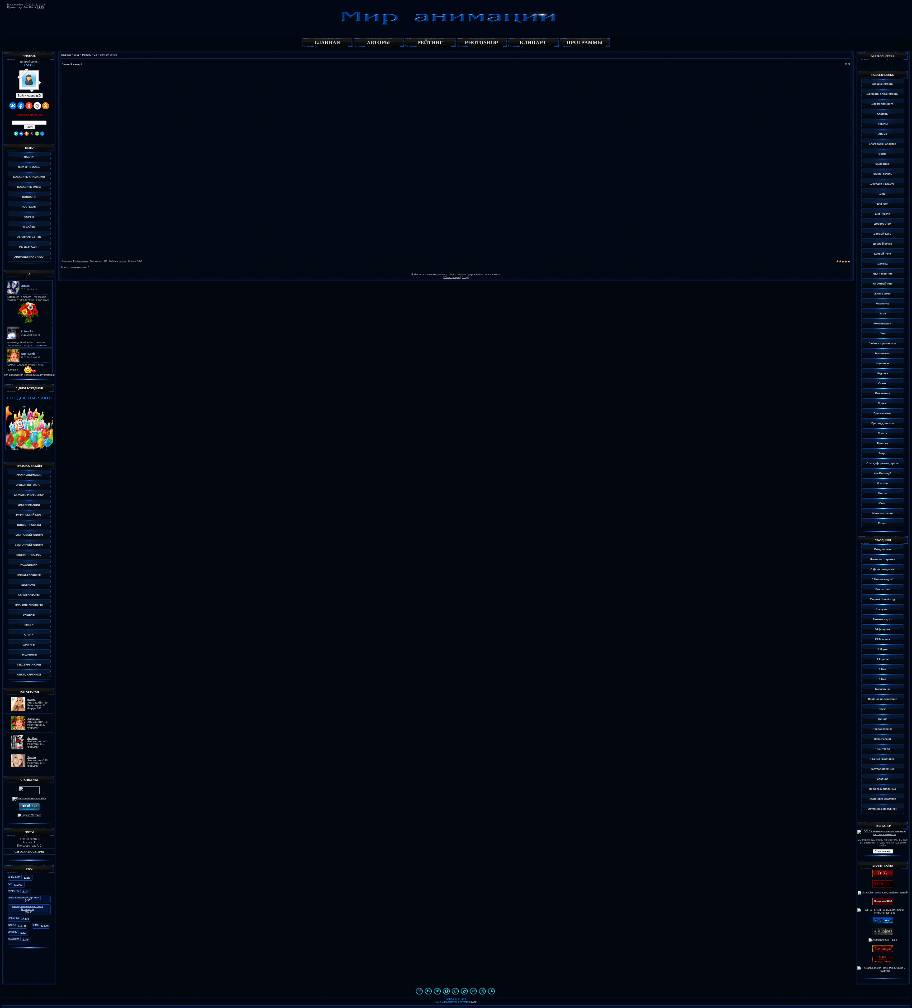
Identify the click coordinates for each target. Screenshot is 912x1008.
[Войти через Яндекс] (29, 105)
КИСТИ (28, 624)
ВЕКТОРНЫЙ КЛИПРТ (29, 544)
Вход (465, 277)
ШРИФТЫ (29, 644)
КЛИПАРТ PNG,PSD (28, 554)
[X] (32, 133)
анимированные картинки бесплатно (27, 908)
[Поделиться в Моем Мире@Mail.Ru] (464, 991)
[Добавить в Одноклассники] (455, 991)
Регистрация (452, 277)
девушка (13, 917)
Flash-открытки (80, 261)
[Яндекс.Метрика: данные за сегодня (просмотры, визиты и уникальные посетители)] (29, 815)
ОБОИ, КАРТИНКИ (29, 674)
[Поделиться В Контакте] (428, 991)
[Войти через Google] (37, 106)
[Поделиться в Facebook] (419, 991)
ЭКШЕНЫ (29, 614)
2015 (76, 54)
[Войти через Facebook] (20, 105)
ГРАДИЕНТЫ (29, 654)
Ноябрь (86, 54)
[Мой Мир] (42, 133)
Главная (66, 54)
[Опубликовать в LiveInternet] (446, 991)
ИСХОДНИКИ (28, 564)
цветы (12, 924)
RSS (41, 7)
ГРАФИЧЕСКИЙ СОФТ (29, 514)
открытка (13, 890)
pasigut (122, 261)
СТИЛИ (28, 634)
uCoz (473, 1001)
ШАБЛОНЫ (28, 584)
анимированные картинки (23, 897)
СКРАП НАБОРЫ (29, 594)
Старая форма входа (29, 114)
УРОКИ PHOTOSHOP (29, 484)
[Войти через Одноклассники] (45, 105)
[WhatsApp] (37, 133)
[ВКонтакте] (21, 133)
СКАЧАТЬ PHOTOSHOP (29, 494)
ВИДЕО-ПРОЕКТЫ (29, 524)
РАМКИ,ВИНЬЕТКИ (29, 574)
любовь (12, 931)
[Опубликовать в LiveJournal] (482, 991)
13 (95, 54)
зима (35, 924)
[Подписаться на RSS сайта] (491, 991)
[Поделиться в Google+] (473, 991)
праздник (13, 938)
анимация (14, 876)
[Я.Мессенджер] (16, 133)
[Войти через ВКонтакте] (12, 105)
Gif (10, 883)
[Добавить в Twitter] (437, 991)
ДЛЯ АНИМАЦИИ (29, 504)
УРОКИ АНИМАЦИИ (29, 474)
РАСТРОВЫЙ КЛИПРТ (29, 534)
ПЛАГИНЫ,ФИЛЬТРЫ (29, 604)
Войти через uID (29, 95)
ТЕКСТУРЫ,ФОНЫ (29, 664)
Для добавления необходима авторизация (29, 374)
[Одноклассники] (26, 133)
